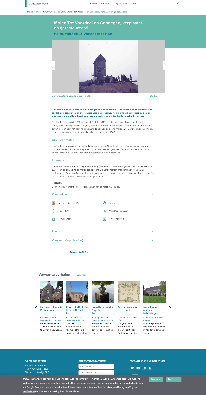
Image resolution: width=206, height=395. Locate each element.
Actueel (93, 3)
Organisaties (120, 3)
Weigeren (156, 379)
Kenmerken (59, 194)
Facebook (150, 368)
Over (133, 3)
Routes (38, 12)
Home (30, 12)
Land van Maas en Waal (54, 12)
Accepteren (173, 379)
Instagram (144, 368)
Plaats (56, 231)
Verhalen (105, 3)
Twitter (132, 368)
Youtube (138, 368)
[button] (53, 65)
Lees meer (82, 275)
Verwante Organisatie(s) (67, 240)
